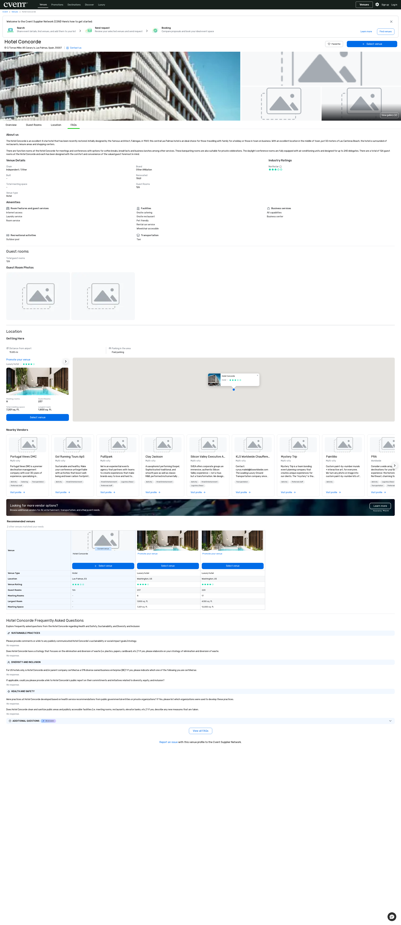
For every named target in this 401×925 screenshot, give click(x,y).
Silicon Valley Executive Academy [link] (208, 456)
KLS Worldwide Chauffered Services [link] (253, 456)
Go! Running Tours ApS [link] (69, 456)
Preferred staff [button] (16, 486)
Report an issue (168, 742)
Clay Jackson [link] (154, 456)
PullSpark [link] (106, 456)
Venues (43, 4)
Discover (89, 4)
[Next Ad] (65, 361)
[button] (120, 86)
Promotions (57, 4)
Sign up (385, 4)
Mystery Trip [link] (289, 456)
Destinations (74, 4)
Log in (394, 4)
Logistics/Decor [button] (127, 482)
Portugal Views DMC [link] (23, 456)
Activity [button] (14, 482)
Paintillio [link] (331, 456)
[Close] (391, 21)
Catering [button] (24, 482)
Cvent (5, 12)
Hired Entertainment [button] (74, 482)
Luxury (101, 4)
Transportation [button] (38, 482)
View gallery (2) (389, 115)
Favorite (336, 44)
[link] (27, 444)
